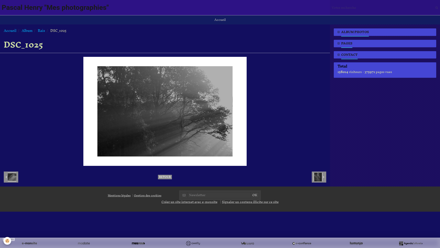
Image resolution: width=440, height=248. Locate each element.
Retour (165, 177)
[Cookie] (7, 241)
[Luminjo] (356, 243)
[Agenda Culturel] (411, 243)
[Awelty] (193, 243)
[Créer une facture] (247, 243)
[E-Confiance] (302, 243)
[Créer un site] (29, 243)
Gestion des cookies (147, 195)
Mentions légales (119, 195)
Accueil (220, 19)
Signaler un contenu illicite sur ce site (250, 201)
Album (27, 30)
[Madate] (84, 243)
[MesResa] (138, 243)
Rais (41, 30)
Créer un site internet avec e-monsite (189, 201)
